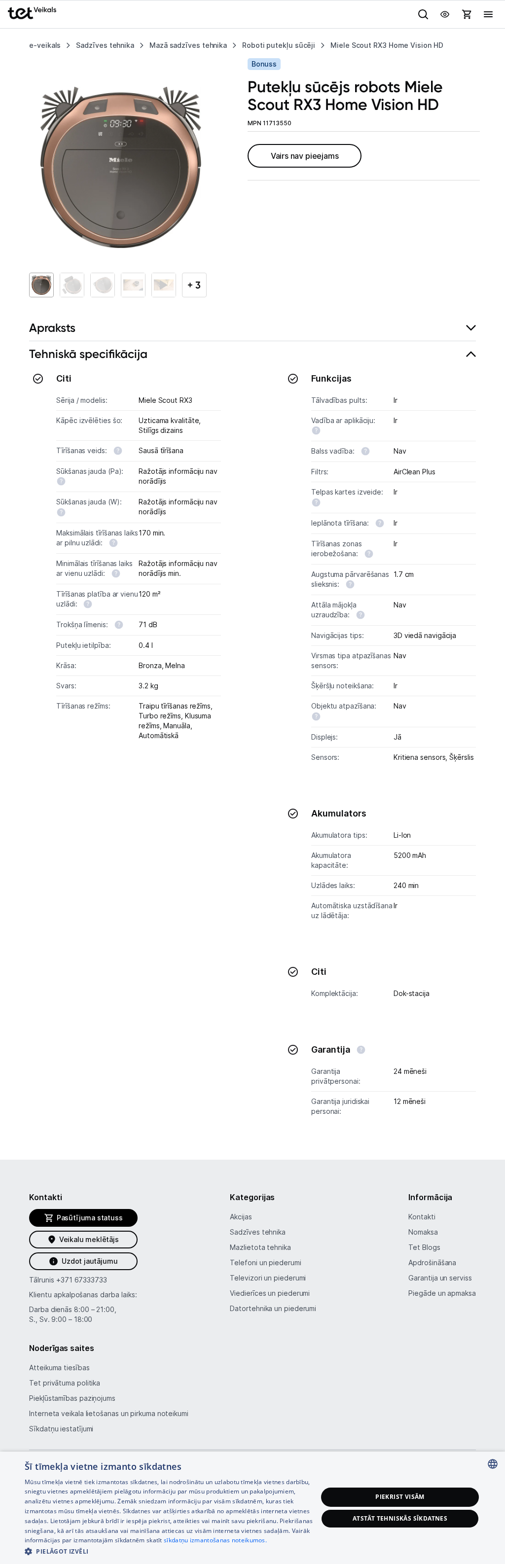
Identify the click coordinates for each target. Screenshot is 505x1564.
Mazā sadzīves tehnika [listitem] (188, 45)
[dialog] (252, 1508)
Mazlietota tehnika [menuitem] (260, 1247)
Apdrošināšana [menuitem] (432, 1262)
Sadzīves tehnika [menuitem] (258, 1232)
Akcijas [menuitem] (241, 1216)
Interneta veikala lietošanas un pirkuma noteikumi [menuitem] (108, 1413)
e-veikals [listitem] (45, 45)
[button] (171, 1551)
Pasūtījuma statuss (90, 1217)
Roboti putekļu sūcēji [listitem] (278, 45)
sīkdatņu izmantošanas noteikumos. (215, 1540)
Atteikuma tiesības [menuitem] (59, 1367)
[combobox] (493, 1464)
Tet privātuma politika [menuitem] (64, 1383)
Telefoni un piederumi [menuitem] (265, 1262)
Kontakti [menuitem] (421, 1216)
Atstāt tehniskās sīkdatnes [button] (400, 1518)
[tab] (252, 328)
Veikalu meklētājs (89, 1239)
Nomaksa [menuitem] (422, 1232)
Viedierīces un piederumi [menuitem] (270, 1293)
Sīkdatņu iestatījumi (61, 1428)
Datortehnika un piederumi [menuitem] (273, 1308)
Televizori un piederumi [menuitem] (268, 1278)
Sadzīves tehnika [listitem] (105, 45)
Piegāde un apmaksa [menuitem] (441, 1293)
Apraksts (52, 327)
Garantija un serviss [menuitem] (439, 1278)
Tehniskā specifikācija (88, 354)
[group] (120, 167)
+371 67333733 (81, 1280)
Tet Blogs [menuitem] (424, 1247)
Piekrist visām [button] (400, 1497)
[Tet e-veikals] (32, 13)
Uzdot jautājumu (89, 1261)
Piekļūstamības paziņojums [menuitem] (72, 1398)
